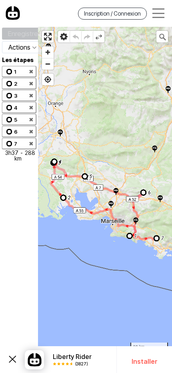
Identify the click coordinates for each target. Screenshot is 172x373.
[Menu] (158, 13)
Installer (145, 361)
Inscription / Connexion (112, 13)
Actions (19, 47)
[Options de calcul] (64, 36)
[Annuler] (75, 36)
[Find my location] (48, 79)
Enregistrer (24, 34)
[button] (19, 71)
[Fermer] (12, 360)
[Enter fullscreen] (48, 36)
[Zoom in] (48, 52)
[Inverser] (98, 36)
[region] (105, 200)
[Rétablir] (87, 36)
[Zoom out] (48, 64)
